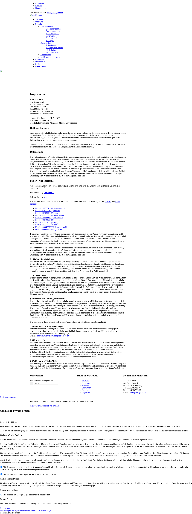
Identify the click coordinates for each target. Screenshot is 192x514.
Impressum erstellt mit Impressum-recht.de (54, 336)
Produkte (85, 385)
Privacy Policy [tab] (6, 499)
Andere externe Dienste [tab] (9, 479)
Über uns (85, 383)
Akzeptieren (35, 406)
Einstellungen (53, 406)
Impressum (39, 3)
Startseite (85, 381)
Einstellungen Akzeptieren (11, 510)
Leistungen (86, 388)
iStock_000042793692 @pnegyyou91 (51, 227)
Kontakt (38, 6)
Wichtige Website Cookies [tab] (11, 435)
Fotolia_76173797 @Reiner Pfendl (49, 215)
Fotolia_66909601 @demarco (47, 213)
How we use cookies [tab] (8, 422)
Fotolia (108, 201)
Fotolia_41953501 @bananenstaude (50, 208)
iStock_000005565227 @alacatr (48, 229)
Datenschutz (40, 8)
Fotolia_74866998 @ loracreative (49, 218)
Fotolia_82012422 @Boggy (47, 222)
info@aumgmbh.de (55, 12)
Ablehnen (44, 406)
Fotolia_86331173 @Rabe (46, 225)
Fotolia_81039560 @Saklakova (48, 220)
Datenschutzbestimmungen (41, 510)
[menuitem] (98, 3)
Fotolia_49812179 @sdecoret (47, 211)
